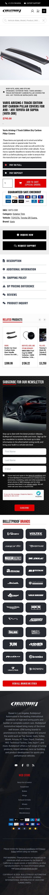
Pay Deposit (16, 173)
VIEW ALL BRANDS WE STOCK (24, 683)
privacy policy (32, 484)
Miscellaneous (24, 813)
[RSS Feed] (33, 765)
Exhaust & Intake (24, 800)
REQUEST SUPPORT (27, 245)
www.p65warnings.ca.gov (26, 868)
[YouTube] (16, 765)
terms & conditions (35, 476)
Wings (24, 795)
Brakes (24, 791)
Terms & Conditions (27, 849)
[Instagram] (28, 765)
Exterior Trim (22, 91)
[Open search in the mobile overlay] (24, 20)
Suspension (24, 787)
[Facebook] (22, 765)
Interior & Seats (24, 809)
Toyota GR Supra (29, 218)
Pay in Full (15, 165)
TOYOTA (15, 218)
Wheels (24, 804)
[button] (2, 58)
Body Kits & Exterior (24, 782)
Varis (12, 221)
